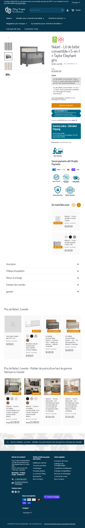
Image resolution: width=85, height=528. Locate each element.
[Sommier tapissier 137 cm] (13, 331)
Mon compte (38, 479)
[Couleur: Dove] (12, 398)
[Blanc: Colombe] (36, 336)
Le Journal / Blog (39, 474)
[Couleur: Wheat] (8, 403)
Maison (9, 18)
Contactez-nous (31, 29)
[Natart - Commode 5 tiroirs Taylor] (66, 219)
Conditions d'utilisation (63, 468)
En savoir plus (21, 3)
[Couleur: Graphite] (70, 213)
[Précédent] (8, 38)
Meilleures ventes (39, 463)
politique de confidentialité (60, 465)
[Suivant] (8, 77)
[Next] (79, 205)
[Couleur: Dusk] (8, 398)
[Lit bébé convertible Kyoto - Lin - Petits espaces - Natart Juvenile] (72, 334)
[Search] (62, 10)
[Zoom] (31, 54)
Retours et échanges (62, 474)
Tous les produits (39, 465)
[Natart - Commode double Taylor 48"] (66, 243)
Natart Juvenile (20, 309)
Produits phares (39, 471)
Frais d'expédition (58, 98)
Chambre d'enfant (56, 18)
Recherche (37, 476)
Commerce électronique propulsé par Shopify (59, 524)
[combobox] (47, 10)
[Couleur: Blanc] (66, 213)
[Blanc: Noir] (31, 336)
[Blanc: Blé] (27, 340)
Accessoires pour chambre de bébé (46, 23)
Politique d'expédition (62, 471)
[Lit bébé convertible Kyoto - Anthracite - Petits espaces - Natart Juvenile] (52, 335)
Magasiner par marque (15, 23)
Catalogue (37, 468)
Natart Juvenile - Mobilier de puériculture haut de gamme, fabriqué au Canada (38, 370)
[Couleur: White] (16, 398)
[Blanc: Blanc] (27, 336)
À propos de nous (13, 29)
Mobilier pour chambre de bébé (29, 18)
